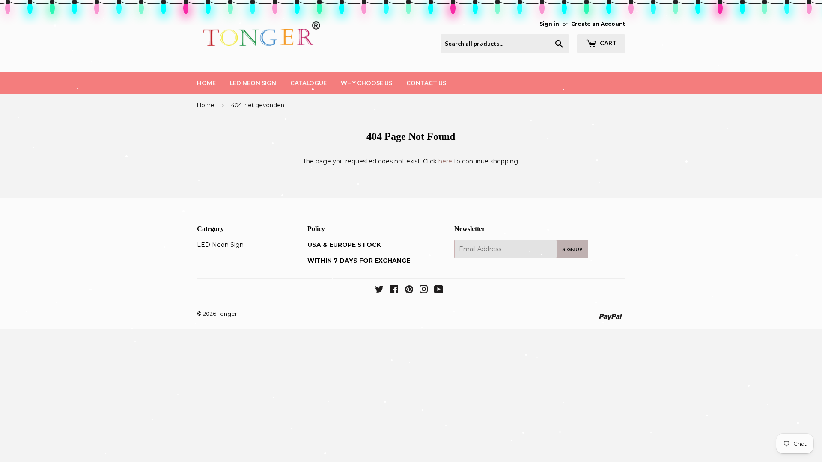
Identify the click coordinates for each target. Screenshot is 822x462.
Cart (607, 43)
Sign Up (572, 249)
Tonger (227, 313)
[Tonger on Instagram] (424, 290)
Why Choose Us (366, 82)
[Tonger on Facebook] (394, 290)
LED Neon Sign (253, 82)
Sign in (549, 24)
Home (206, 82)
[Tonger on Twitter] (379, 290)
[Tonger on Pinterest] (409, 290)
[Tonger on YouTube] (438, 290)
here (445, 161)
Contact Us (426, 82)
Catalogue (308, 82)
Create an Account (598, 24)
